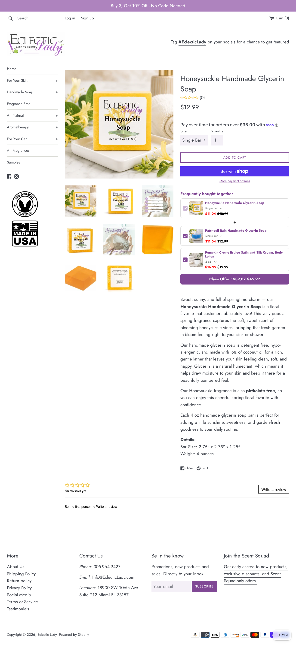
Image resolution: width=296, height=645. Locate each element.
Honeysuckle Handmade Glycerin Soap (234, 203)
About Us (15, 566)
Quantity (217, 131)
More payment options (234, 181)
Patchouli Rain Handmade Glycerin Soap (236, 231)
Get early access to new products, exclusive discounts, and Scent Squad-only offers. (256, 573)
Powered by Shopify (74, 634)
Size (183, 131)
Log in (70, 18)
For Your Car (32, 139)
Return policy (19, 581)
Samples (13, 162)
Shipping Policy (21, 574)
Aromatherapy (32, 127)
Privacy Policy (19, 588)
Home (11, 68)
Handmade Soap (32, 92)
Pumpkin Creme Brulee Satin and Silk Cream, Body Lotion (244, 254)
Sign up (87, 18)
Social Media (19, 595)
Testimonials (18, 609)
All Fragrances (18, 150)
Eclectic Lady (47, 634)
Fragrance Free (18, 103)
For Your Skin (32, 80)
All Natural (32, 115)
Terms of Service (22, 602)
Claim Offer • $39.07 (234, 279)
